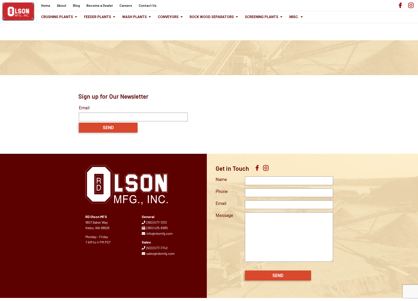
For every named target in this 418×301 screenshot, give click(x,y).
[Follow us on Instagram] (411, 6)
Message (224, 215)
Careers (126, 5)
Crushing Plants (57, 17)
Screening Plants (262, 17)
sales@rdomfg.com (160, 253)
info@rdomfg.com (159, 233)
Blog (76, 5)
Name (221, 179)
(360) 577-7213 (156, 222)
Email (84, 107)
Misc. (294, 17)
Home (45, 5)
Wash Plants (135, 17)
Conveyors (168, 17)
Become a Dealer (99, 5)
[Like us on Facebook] (400, 6)
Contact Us (148, 5)
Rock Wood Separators (212, 17)
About (61, 5)
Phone (222, 191)
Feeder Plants (98, 17)
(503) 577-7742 (157, 248)
